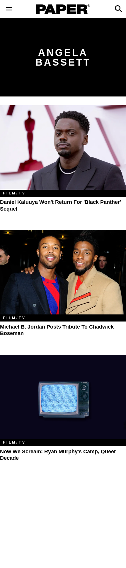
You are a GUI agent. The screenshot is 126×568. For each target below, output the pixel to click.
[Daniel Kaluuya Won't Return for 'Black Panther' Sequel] (63, 147)
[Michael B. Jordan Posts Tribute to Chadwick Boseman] (63, 272)
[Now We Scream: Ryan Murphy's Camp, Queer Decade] (63, 397)
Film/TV (14, 193)
